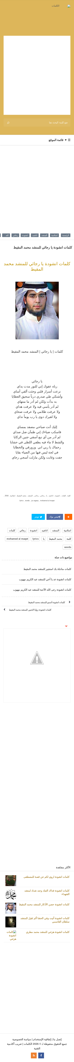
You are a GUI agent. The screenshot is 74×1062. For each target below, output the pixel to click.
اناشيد (34, 235)
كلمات (6, 235)
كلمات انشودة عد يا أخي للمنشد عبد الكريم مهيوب (45, 579)
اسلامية (54, 235)
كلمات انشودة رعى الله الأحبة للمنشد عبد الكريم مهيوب (42, 589)
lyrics (36, 538)
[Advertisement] (37, 75)
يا (44, 538)
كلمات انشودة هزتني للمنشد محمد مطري (48, 931)
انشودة (25, 235)
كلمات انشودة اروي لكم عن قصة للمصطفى (47, 876)
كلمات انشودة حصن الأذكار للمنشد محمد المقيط (44, 904)
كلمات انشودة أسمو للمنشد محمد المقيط (46, 602)
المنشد (44, 235)
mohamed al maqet (17, 538)
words (67, 547)
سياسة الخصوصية (21, 1039)
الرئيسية (65, 235)
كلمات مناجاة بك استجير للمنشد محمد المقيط (47, 569)
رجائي (15, 235)
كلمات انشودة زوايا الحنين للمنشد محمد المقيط (30, 610)
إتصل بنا (57, 1039)
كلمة (69, 538)
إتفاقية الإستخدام (42, 1039)
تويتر (37, 516)
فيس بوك (54, 516)
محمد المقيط (55, 538)
